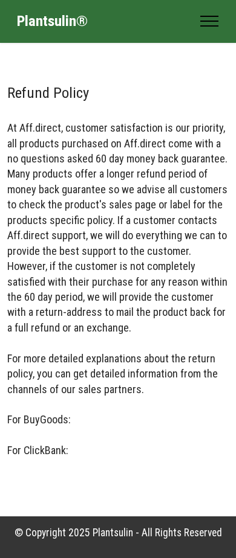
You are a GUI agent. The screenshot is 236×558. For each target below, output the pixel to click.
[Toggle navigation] (209, 21)
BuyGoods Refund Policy (126, 419)
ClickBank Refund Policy (125, 450)
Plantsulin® (52, 21)
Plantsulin (113, 533)
